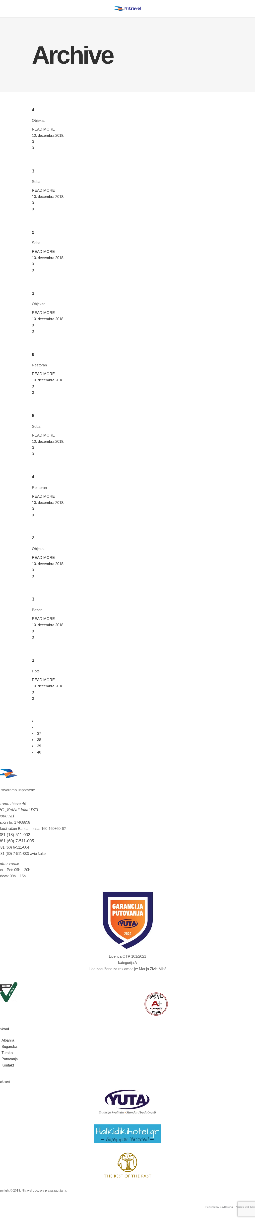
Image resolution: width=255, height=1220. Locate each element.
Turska (7, 1053)
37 (39, 733)
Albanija (7, 1040)
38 (39, 740)
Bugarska (9, 1046)
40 (39, 752)
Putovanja (9, 1059)
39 (39, 746)
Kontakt (7, 1065)
